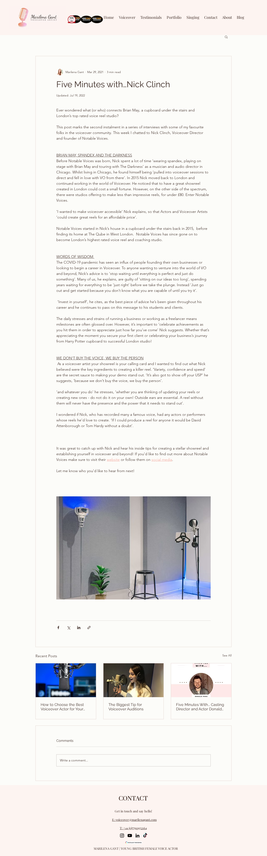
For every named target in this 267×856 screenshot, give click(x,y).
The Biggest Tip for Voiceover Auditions (126, 706)
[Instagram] (122, 835)
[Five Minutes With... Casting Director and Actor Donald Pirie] (201, 680)
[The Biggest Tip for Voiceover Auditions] (133, 680)
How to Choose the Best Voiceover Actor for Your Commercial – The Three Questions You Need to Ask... (66, 706)
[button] (174, 17)
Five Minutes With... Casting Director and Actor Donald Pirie (200, 706)
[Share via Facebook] (58, 628)
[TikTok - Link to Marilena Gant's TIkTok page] (145, 835)
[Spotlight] (133, 842)
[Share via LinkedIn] (79, 628)
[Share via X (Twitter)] (69, 628)
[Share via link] (89, 628)
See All (227, 655)
